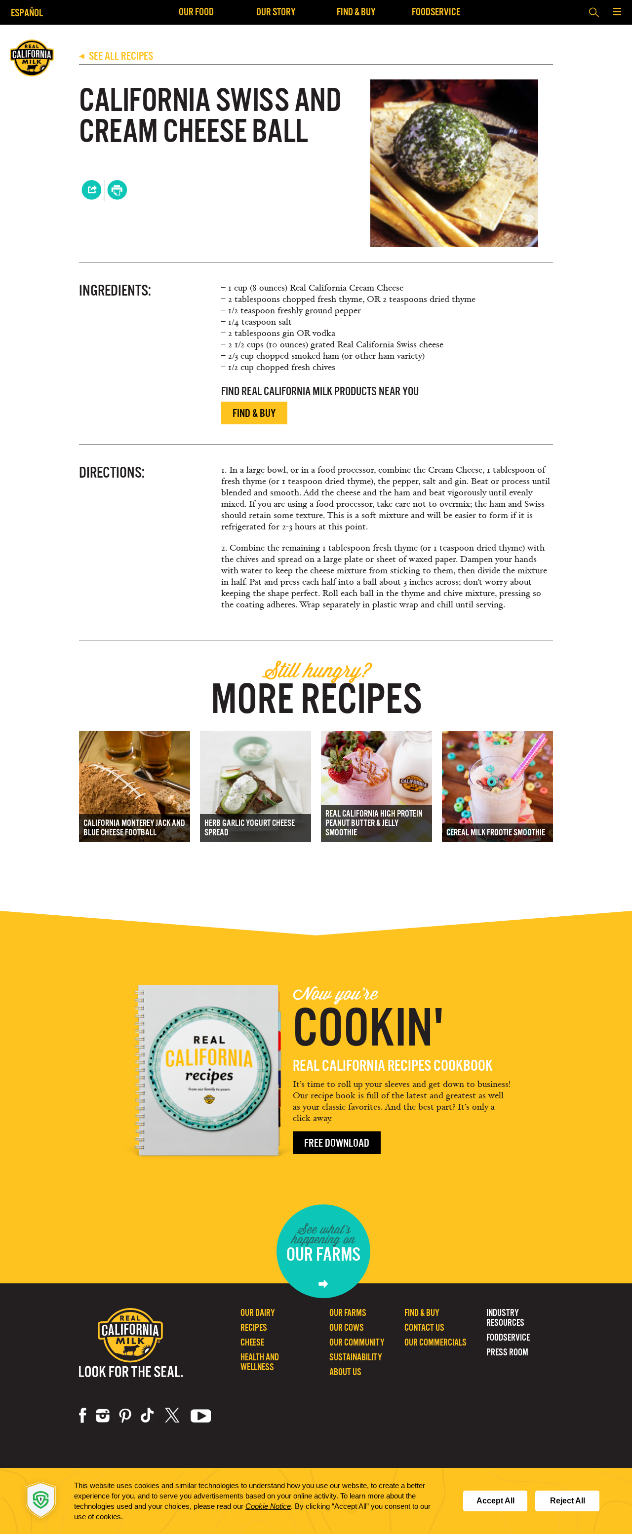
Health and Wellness (259, 1362)
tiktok (148, 1415)
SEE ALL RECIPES (116, 56)
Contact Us (424, 1327)
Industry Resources (505, 1318)
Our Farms (347, 1313)
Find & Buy (356, 11)
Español (27, 12)
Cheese (252, 1342)
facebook (82, 1415)
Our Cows (346, 1327)
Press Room (507, 1352)
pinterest (125, 1415)
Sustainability (355, 1357)
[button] (617, 12)
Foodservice (436, 11)
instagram (103, 1415)
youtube (201, 1415)
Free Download (336, 1143)
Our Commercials (435, 1342)
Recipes (253, 1327)
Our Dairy (257, 1313)
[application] (316, 1501)
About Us (345, 1372)
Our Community (357, 1342)
